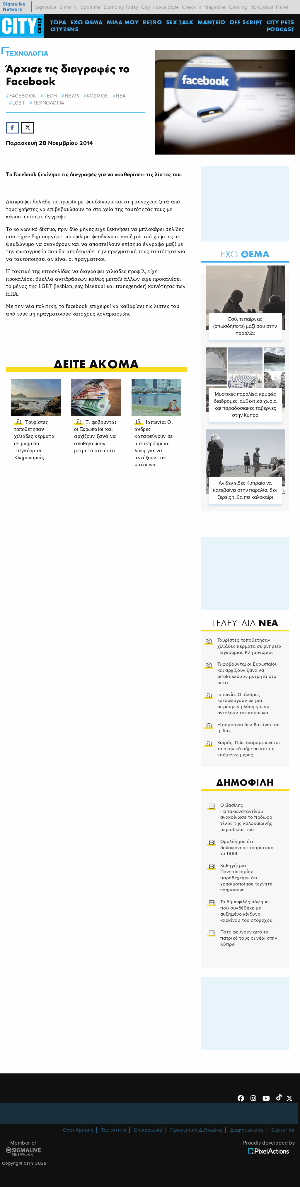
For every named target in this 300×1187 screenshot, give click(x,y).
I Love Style (166, 7)
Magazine (215, 7)
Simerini (69, 7)
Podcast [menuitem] (280, 29)
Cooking (238, 7)
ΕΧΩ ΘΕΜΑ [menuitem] (87, 22)
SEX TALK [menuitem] (180, 22)
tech (50, 96)
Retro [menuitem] (152, 22)
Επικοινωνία (148, 1130)
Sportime (91, 7)
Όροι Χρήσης (78, 1130)
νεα (121, 96)
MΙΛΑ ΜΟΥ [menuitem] (123, 22)
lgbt (18, 103)
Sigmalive (46, 7)
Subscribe (283, 1130)
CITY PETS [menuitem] (280, 22)
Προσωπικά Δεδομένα (196, 1130)
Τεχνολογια (27, 53)
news (72, 96)
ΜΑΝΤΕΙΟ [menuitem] (211, 22)
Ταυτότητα (113, 1130)
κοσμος (97, 96)
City (145, 7)
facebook (22, 96)
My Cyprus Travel (269, 7)
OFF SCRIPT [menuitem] (245, 22)
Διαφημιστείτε (247, 1130)
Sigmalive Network (14, 6)
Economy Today (121, 7)
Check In (192, 7)
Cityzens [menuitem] (64, 29)
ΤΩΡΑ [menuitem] (58, 22)
